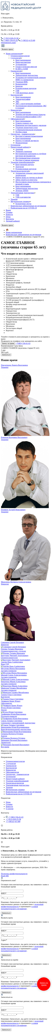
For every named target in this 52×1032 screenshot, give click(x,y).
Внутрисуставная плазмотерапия (29, 136)
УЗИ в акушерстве (23, 197)
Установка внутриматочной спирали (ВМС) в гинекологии (30, 78)
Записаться (6, 355)
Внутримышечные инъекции (27, 158)
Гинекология (16, 71)
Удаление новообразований (22, 162)
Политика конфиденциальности (14, 874)
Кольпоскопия (21, 84)
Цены (8, 217)
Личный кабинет (13, 221)
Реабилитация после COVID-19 (24, 208)
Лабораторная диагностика (26, 75)
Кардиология (16, 95)
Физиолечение (21, 143)
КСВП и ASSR (21, 69)
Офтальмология (17, 119)
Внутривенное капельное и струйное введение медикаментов (30, 155)
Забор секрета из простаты (26, 180)
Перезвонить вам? (8, 43)
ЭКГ (17, 101)
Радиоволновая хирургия (25, 88)
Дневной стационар (23, 151)
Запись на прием (8, 343)
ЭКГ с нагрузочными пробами (28, 104)
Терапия (14, 199)
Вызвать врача (7, 49)
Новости (9, 214)
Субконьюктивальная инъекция (28, 130)
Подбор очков (21, 132)
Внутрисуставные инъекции (27, 160)
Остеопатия (15, 145)
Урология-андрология (20, 171)
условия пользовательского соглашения (19, 908)
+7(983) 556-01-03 (23, 343)
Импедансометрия (23, 62)
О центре (9, 809)
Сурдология (16, 58)
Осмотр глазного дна (24, 123)
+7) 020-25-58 (10, 38)
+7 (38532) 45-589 (13, 821)
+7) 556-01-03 (10, 40)
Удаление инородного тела (26, 127)
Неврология (16, 110)
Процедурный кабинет (20, 147)
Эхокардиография (22, 99)
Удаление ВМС (21, 82)
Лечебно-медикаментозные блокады (30, 114)
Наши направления (14, 54)
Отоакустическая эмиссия (26, 67)
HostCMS (5, 876)
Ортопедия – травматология (22, 134)
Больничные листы (23, 204)
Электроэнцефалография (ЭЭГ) (28, 117)
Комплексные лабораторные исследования (28, 206)
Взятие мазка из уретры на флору (29, 178)
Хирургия (19, 167)
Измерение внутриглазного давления (30, 125)
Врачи (8, 210)
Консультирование (23, 60)
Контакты (10, 219)
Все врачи (5, 747)
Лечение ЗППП (21, 191)
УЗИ (17, 91)
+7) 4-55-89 (27, 40)
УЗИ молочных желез (24, 93)
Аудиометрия (20, 64)
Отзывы (9, 212)
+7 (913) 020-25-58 (13, 819)
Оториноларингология (20, 56)
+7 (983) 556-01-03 (15, 817)
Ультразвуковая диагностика (22, 193)
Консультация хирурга (24, 164)
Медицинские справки (20, 201)
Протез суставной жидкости (27, 141)
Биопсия (18, 86)
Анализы (19, 149)
